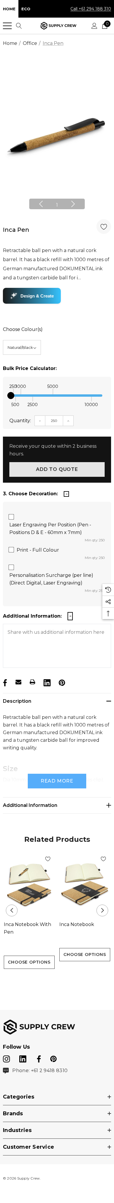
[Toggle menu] (7, 25)
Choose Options (29, 962)
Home (9, 8)
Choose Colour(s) (23, 329)
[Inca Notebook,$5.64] (84, 884)
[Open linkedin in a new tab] (23, 1058)
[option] (57, 135)
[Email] (18, 682)
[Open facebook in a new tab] (38, 1058)
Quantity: (20, 420)
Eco (25, 8)
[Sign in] (94, 26)
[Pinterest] (61, 682)
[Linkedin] (46, 682)
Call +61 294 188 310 (90, 8)
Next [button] (73, 203)
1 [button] (57, 205)
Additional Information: (32, 616)
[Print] (32, 682)
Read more (57, 781)
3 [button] (66, 980)
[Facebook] (4, 682)
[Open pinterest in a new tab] (53, 1058)
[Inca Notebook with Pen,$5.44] (29, 884)
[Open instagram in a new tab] (6, 1058)
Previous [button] (40, 203)
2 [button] (57, 980)
